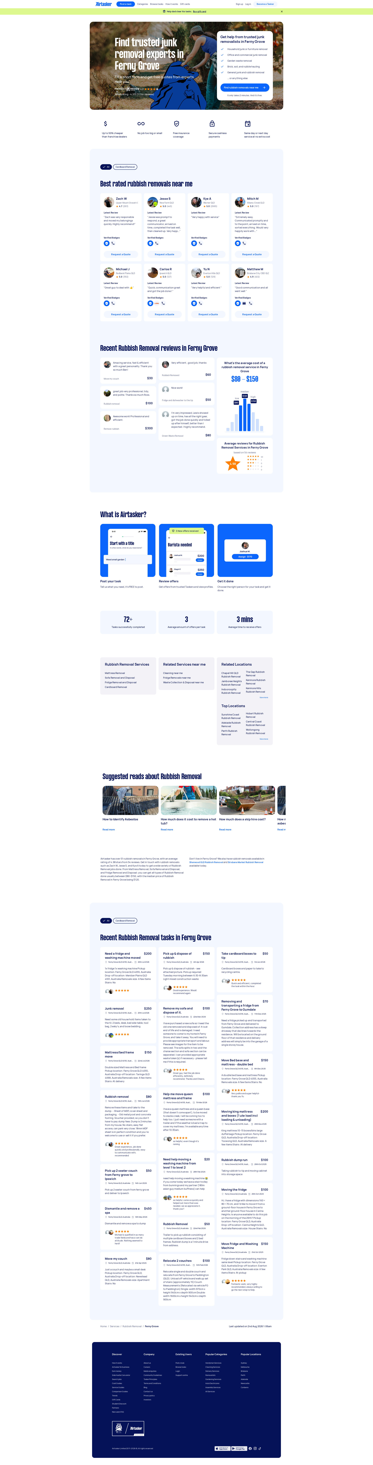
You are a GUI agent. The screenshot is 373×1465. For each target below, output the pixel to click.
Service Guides (118, 1387)
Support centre (182, 1375)
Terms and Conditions (152, 1383)
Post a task (125, 4)
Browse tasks (181, 1367)
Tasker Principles (150, 1379)
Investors (147, 1399)
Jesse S (165, 199)
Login (178, 1371)
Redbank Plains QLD (125, 273)
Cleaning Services (212, 1367)
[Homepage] (103, 4)
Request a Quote (121, 254)
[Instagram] (255, 1448)
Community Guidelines (153, 1375)
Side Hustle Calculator (121, 1375)
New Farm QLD (167, 202)
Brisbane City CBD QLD (258, 273)
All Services (210, 1391)
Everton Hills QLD (211, 273)
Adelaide (244, 1379)
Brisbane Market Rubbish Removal (245, 862)
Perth (243, 1375)
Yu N (206, 269)
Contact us (148, 1391)
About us (147, 1363)
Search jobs (117, 1379)
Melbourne (245, 1367)
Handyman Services (213, 1363)
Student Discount (119, 1404)
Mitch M (252, 199)
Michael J (123, 269)
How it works (117, 1363)
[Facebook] (250, 1448)
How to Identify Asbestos (120, 819)
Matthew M (255, 269)
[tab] (106, 167)
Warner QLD (209, 202)
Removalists (210, 1375)
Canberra (244, 1387)
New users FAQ (118, 1412)
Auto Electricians (212, 1383)
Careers (147, 1367)
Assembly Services (212, 1387)
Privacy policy (149, 1395)
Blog (145, 1387)
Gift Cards (116, 1399)
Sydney (244, 1363)
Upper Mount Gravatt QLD (127, 202)
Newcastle (245, 1383)
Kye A (207, 199)
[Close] (281, 11)
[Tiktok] (259, 1448)
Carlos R (166, 269)
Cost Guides (117, 1383)
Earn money (116, 1371)
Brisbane (244, 1371)
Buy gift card (199, 11)
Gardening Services (213, 1379)
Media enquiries (150, 1371)
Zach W (121, 199)
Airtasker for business (120, 1367)
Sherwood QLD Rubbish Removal (206, 862)
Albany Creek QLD (255, 202)
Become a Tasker (265, 4)
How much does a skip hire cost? (242, 819)
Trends (114, 1395)
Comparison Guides (120, 1391)
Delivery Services (212, 1371)
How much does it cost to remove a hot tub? (188, 821)
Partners (115, 1408)
